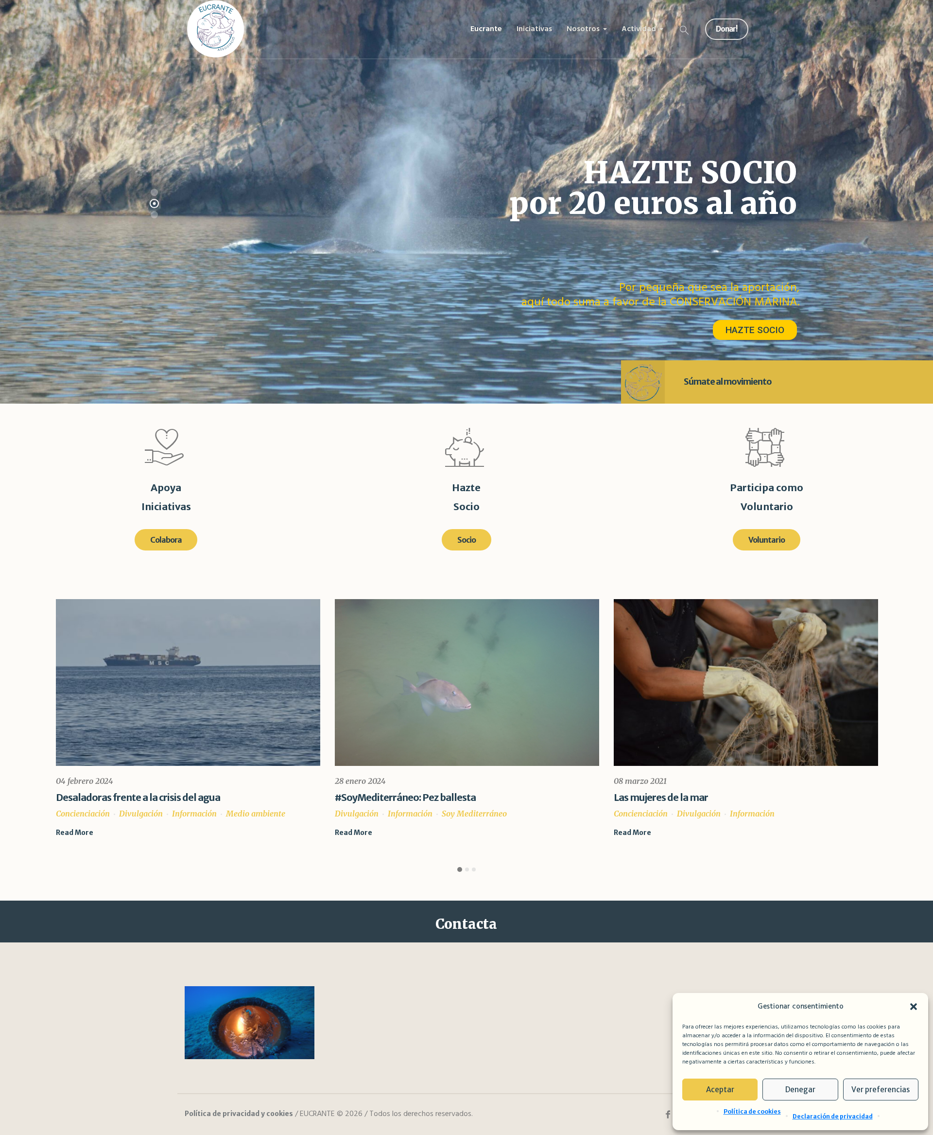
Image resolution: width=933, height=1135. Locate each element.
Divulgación (78, 813)
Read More (74, 832)
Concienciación (362, 813)
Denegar (800, 1089)
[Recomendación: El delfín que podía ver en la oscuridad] (746, 682)
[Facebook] (667, 1114)
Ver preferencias (880, 1089)
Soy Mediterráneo (195, 813)
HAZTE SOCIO (755, 330)
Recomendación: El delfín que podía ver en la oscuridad (734, 797)
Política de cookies (752, 1111)
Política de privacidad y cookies (239, 1113)
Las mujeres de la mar (382, 797)
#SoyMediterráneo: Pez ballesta (126, 797)
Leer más (630, 832)
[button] (913, 1006)
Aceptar (720, 1089)
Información (131, 813)
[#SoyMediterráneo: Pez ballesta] (188, 682)
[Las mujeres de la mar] (467, 682)
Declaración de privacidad (833, 1116)
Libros (678, 813)
